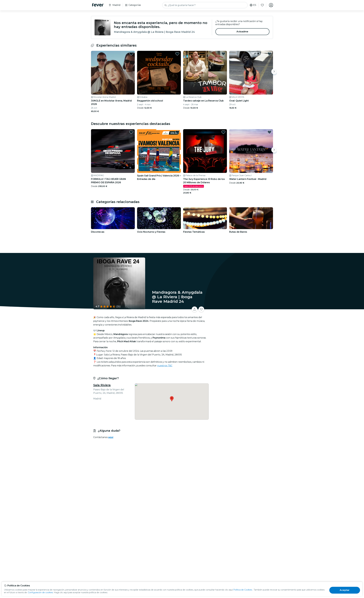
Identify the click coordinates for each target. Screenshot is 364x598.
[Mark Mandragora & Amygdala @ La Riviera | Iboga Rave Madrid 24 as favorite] (201, 309)
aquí (110, 437)
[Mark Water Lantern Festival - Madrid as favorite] (269, 132)
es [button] (254, 5)
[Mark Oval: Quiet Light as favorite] (269, 54)
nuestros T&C (164, 365)
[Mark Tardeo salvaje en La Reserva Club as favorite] (223, 54)
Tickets (241, 307)
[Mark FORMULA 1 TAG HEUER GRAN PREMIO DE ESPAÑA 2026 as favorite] (131, 132)
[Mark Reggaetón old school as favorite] (177, 54)
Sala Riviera (102, 385)
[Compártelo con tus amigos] (194, 309)
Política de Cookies (242, 589)
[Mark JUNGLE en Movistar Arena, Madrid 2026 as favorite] (131, 54)
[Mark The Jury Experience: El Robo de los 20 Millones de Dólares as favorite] (223, 132)
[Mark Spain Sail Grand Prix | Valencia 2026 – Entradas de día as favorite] (177, 132)
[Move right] (274, 71)
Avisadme (242, 31)
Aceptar (344, 590)
